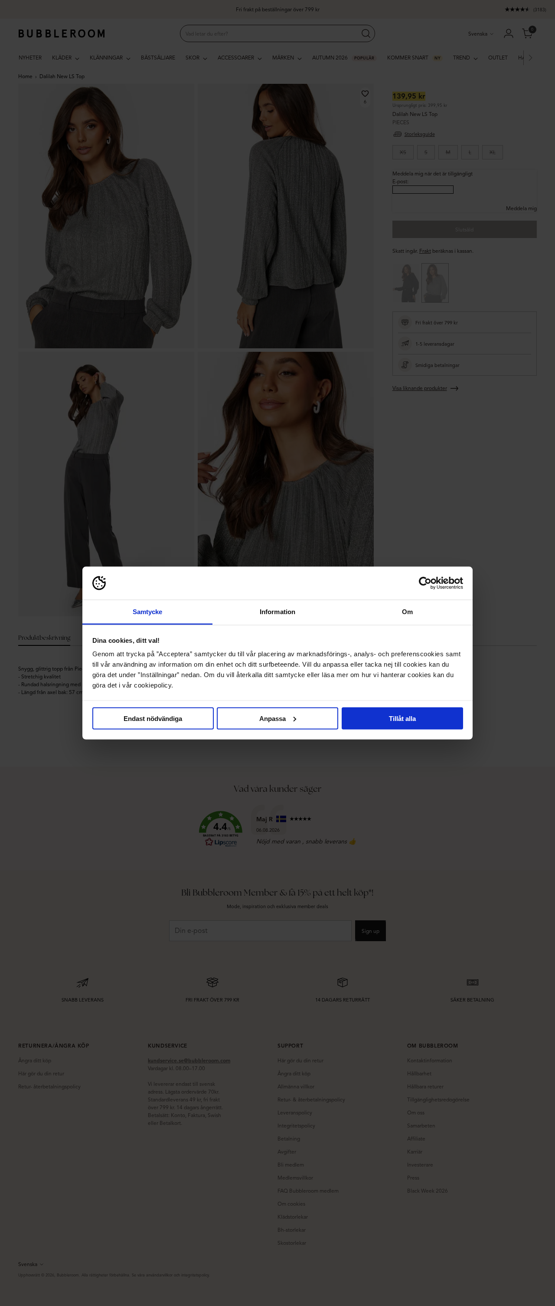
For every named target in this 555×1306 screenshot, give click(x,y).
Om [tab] (407, 611)
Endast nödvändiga (153, 718)
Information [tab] (277, 611)
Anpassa (272, 718)
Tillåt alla (402, 718)
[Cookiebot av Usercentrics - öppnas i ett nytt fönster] (425, 583)
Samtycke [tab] (148, 611)
